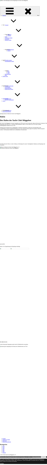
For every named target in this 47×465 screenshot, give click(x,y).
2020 (3, 448)
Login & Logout (8, 110)
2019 (3, 447)
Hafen (6, 36)
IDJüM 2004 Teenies (9, 89)
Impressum (4, 440)
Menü (38, 15)
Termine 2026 (5, 76)
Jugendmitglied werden (9, 61)
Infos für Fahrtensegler (9, 99)
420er (8, 73)
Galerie (3, 100)
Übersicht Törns (8, 98)
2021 (3, 449)
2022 (3, 450)
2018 (3, 446)
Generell (4, 452)
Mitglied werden (8, 40)
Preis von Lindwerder (9, 85)
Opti (8, 70)
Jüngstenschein (8, 74)
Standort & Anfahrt (8, 37)
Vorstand (6, 25)
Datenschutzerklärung (6, 111)
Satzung (8, 50)
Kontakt (4, 438)
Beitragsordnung (10, 49)
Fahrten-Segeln (5, 98)
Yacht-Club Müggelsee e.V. (5, 2)
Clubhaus (9, 35)
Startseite (4, 15)
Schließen (2, 463)
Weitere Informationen (36, 456)
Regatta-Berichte (8, 88)
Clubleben (9, 34)
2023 (3, 451)
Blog (6, 75)
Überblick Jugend (8, 60)
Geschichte (7, 39)
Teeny (8, 71)
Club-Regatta (7, 87)
